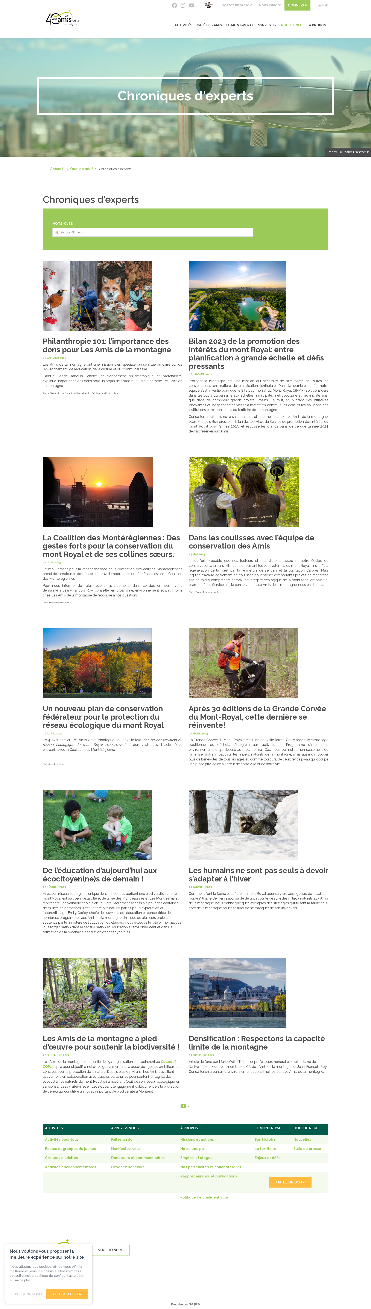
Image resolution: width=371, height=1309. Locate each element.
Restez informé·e (237, 5)
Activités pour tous (62, 1139)
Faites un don (123, 1139)
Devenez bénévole (128, 1167)
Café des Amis (209, 25)
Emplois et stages (196, 1158)
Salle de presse (307, 1149)
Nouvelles (302, 1139)
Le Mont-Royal (240, 25)
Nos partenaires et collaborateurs (210, 1167)
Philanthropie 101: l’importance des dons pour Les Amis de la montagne (107, 345)
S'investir (267, 25)
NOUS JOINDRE (110, 1250)
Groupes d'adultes (61, 1158)
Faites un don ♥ (290, 1182)
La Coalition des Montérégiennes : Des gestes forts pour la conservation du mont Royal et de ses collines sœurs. (111, 546)
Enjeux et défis (267, 1158)
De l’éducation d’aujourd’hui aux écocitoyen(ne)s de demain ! (100, 874)
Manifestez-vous (126, 1149)
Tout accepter (66, 1294)
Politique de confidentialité (204, 1197)
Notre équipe (192, 1149)
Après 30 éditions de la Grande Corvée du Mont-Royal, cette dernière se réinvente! (257, 717)
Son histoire (265, 1139)
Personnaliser (29, 1294)
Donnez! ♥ (297, 5)
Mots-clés (62, 224)
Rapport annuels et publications (208, 1176)
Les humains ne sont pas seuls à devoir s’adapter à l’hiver (258, 874)
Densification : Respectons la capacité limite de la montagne (257, 1042)
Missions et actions (197, 1139)
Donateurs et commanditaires (138, 1158)
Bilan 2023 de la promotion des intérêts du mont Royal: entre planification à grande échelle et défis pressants (256, 354)
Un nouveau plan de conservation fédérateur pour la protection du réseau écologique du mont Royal (103, 717)
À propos (317, 25)
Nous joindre (270, 5)
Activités (183, 25)
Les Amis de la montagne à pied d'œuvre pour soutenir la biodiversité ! (111, 1042)
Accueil (56, 169)
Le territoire (265, 1149)
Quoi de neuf (293, 25)
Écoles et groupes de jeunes (70, 1149)
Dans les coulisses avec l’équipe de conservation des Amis (251, 541)
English (322, 5)
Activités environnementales (70, 1167)
